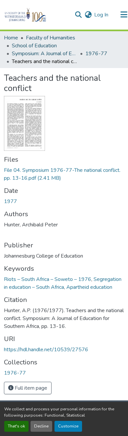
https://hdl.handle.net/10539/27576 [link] (46, 349)
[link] (64, 174)
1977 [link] (10, 201)
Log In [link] (101, 14)
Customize (68, 426)
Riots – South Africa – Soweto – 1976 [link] (47, 279)
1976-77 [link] (96, 53)
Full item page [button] (30, 388)
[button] (36, 15)
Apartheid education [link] (89, 287)
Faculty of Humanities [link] (50, 37)
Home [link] (11, 37)
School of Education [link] (34, 45)
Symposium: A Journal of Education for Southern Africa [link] (44, 53)
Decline (41, 426)
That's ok (16, 426)
